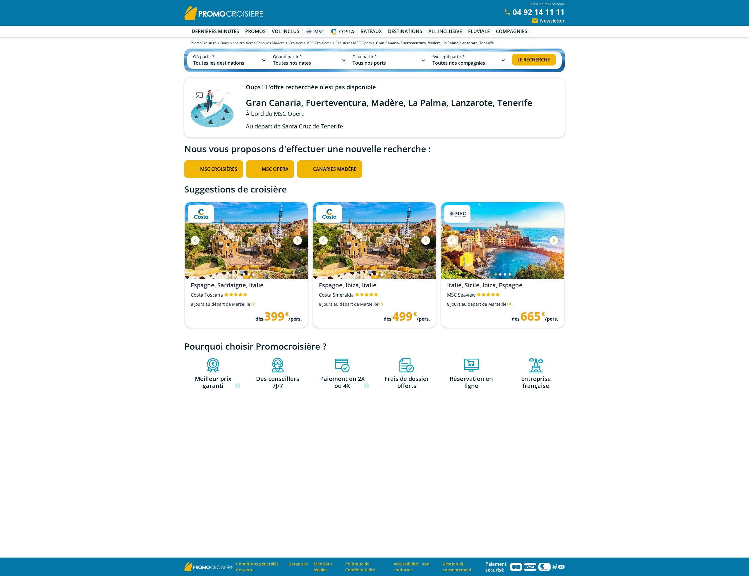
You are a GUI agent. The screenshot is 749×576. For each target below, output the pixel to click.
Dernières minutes (215, 31)
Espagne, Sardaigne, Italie (227, 285)
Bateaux (371, 31)
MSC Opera (275, 169)
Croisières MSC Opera (354, 42)
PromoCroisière (204, 42)
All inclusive (445, 31)
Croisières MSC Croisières (310, 42)
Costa (346, 31)
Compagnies (511, 31)
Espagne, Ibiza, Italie (348, 285)
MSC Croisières (218, 169)
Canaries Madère (334, 169)
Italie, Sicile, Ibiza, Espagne (485, 285)
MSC (319, 31)
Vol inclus (285, 31)
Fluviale (479, 31)
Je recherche (534, 59)
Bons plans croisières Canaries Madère (253, 42)
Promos (255, 31)
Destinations (405, 31)
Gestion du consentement (457, 566)
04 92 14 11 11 (539, 12)
